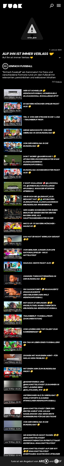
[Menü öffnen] (59, 6)
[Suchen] (51, 6)
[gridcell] (32, 94)
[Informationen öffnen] (60, 58)
